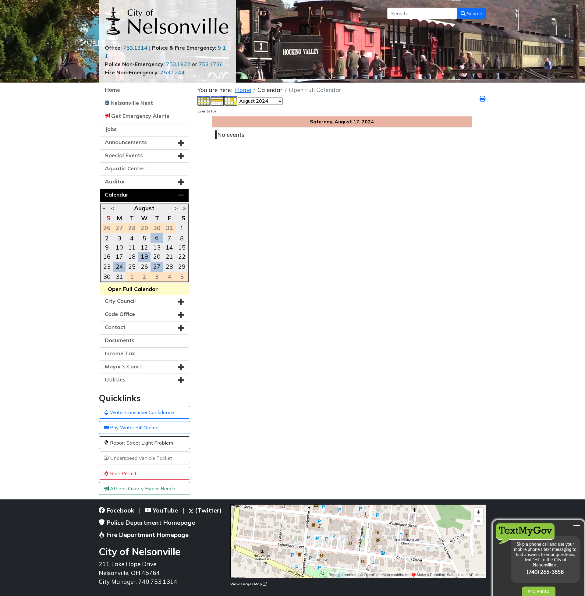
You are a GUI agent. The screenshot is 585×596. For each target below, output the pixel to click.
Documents (119, 340)
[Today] (231, 100)
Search (474, 13)
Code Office (120, 314)
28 (169, 266)
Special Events (124, 155)
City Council (120, 300)
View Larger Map (246, 584)
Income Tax (120, 353)
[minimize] (576, 525)
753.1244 (172, 72)
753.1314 (135, 47)
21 (169, 256)
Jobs (111, 129)
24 (119, 266)
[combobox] (422, 13)
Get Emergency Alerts (140, 115)
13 (157, 247)
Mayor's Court (123, 366)
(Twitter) (207, 510)
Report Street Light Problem (141, 443)
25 (132, 266)
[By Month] (204, 100)
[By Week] (217, 100)
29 (182, 266)
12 (144, 247)
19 (144, 256)
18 (132, 256)
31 (119, 276)
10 (119, 247)
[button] (181, 143)
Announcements (126, 142)
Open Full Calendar (133, 289)
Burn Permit (122, 473)
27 (157, 266)
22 (182, 256)
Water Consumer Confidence (141, 412)
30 (107, 276)
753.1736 (211, 64)
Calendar (117, 194)
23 (107, 266)
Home (112, 89)
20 (157, 256)
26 (144, 266)
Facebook (119, 510)
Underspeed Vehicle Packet (140, 458)
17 (119, 256)
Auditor (115, 181)
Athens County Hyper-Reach (142, 488)
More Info (538, 591)
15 (182, 247)
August (144, 208)
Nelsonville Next (132, 102)
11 (132, 247)
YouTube (164, 510)
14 (169, 247)
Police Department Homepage (150, 522)
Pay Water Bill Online (133, 427)
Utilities (115, 379)
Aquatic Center (125, 168)
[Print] (483, 98)
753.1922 (178, 64)
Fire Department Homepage (147, 534)
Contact (115, 327)
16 (107, 256)
